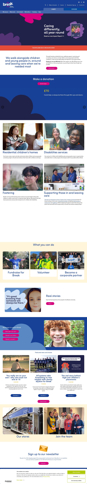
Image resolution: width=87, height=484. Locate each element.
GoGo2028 (74, 9)
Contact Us (81, 5)
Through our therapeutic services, (52, 199)
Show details (19, 480)
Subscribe (43, 463)
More (50, 304)
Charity (53, 9)
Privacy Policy (46, 476)
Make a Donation (53, 5)
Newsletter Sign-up (71, 5)
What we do (52, 68)
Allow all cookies (76, 472)
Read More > (16, 396)
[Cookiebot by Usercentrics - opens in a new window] (8, 481)
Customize (75, 476)
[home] (11, 5)
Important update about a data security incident (43, 47)
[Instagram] (81, 2)
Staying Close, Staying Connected (68, 199)
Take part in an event (10, 339)
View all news (43, 401)
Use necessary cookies (76, 480)
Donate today (43, 84)
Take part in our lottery (10, 335)
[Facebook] (78, 2)
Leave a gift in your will (10, 331)
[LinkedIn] (83, 2)
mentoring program (63, 201)
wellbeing (55, 202)
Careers (62, 5)
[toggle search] (45, 5)
